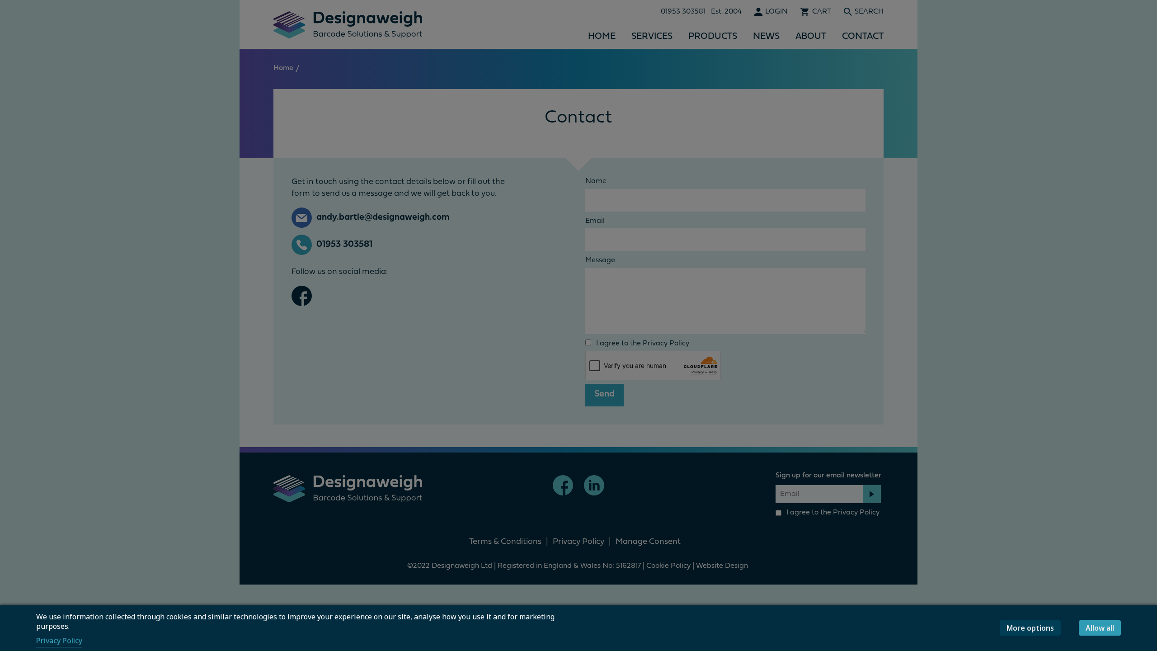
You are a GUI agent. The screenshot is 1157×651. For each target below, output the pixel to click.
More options (1030, 628)
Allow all (1100, 628)
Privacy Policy (59, 641)
